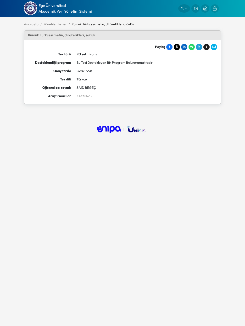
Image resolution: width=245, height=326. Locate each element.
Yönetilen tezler (55, 24)
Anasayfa (31, 24)
